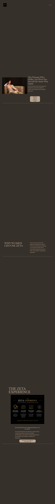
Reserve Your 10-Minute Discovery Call (35, 99)
